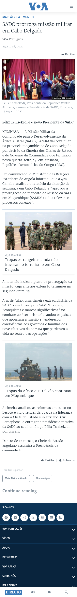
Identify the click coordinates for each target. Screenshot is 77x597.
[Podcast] (42, 517)
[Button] (68, 54)
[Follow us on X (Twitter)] (33, 517)
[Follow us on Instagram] (24, 517)
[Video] (49, 592)
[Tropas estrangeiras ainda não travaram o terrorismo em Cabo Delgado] (38, 231)
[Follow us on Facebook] (6, 517)
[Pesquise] (66, 592)
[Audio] (33, 592)
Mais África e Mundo (18, 17)
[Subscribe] (51, 517)
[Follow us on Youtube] (15, 517)
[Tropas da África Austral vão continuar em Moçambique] (38, 362)
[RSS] (60, 517)
